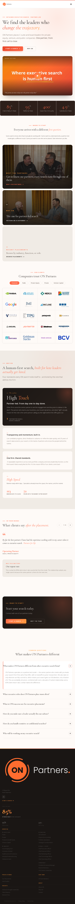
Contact (41, 892)
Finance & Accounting (44, 837)
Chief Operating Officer (45, 859)
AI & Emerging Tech (7, 848)
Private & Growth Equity (8, 840)
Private (4, 837)
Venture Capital (6, 842)
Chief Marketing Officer (45, 854)
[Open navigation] (71, 4)
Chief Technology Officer (45, 856)
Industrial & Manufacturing (9, 856)
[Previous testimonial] (59, 525)
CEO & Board (42, 834)
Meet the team (36, 621)
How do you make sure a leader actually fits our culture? (26, 714)
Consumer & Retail (7, 851)
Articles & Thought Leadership (10, 889)
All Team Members (44, 879)
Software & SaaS (6, 859)
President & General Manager (47, 865)
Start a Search (11, 48)
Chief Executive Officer (45, 848)
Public (4, 834)
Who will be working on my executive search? (21, 733)
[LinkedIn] (3, 796)
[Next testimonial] (70, 525)
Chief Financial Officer (45, 851)
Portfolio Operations (44, 840)
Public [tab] (24, 283)
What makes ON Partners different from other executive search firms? (31, 666)
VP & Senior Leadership (45, 870)
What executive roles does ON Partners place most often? (26, 694)
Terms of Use (30, 901)
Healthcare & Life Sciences (9, 854)
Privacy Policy (22, 901)
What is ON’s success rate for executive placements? (24, 704)
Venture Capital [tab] (58, 283)
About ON (41, 887)
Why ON (30, 48)
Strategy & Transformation (46, 842)
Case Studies (5, 881)
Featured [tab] (14, 283)
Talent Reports (6, 892)
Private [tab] (46, 283)
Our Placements (6, 879)
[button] (37, 75)
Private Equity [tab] (35, 283)
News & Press (6, 895)
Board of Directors (44, 868)
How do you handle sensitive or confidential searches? (24, 723)
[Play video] (37, 75)
